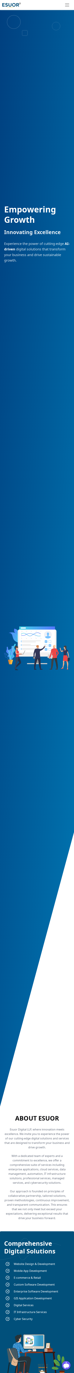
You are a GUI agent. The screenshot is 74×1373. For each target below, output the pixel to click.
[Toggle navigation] (67, 5)
